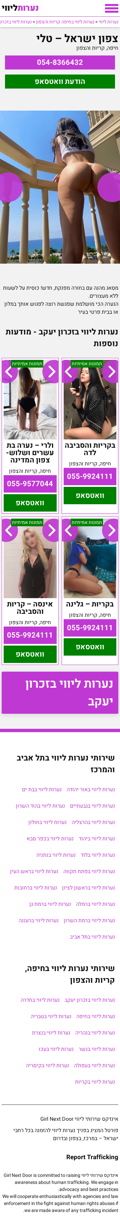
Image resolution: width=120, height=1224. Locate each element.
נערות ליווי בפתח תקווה (89, 871)
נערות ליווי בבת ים (42, 790)
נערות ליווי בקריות (95, 1082)
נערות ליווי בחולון (47, 822)
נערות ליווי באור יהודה (91, 790)
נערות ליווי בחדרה (40, 1000)
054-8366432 (60, 62)
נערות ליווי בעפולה (94, 1066)
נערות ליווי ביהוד (97, 839)
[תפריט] (111, 8)
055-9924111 (90, 476)
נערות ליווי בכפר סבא (50, 839)
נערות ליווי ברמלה (95, 904)
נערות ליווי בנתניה (56, 855)
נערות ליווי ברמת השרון (89, 921)
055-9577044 (30, 484)
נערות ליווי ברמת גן (50, 904)
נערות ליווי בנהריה (95, 1033)
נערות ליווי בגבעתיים (92, 806)
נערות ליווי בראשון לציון (88, 888)
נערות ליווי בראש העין (34, 871)
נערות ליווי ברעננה (39, 921)
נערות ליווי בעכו (56, 1049)
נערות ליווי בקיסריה (47, 1066)
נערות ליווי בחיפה (95, 1016)
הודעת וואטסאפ (60, 81)
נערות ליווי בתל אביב (92, 937)
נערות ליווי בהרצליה (93, 822)
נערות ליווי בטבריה (51, 1016)
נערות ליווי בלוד (98, 855)
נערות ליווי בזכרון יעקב (69, 692)
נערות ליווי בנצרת (51, 1033)
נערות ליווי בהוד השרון (40, 806)
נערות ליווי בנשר (97, 1049)
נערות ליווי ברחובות (35, 888)
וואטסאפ (90, 495)
